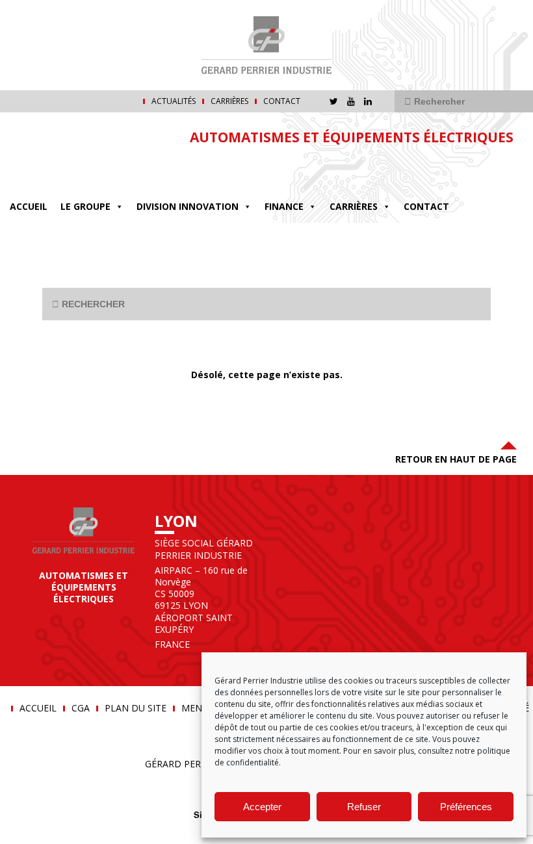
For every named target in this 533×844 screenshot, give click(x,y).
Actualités (173, 101)
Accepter (262, 806)
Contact (281, 101)
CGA (81, 708)
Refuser (364, 806)
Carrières (229, 101)
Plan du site (135, 708)
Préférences (466, 806)
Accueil (28, 206)
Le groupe (85, 206)
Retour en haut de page (456, 459)
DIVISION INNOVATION (187, 206)
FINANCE (284, 206)
